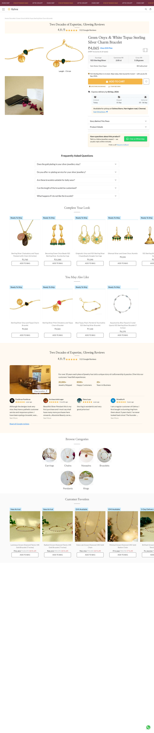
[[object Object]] (146, 81)
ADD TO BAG (25, 263)
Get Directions (99, 112)
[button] (118, 121)
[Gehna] (42, 9)
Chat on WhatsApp (137, 139)
